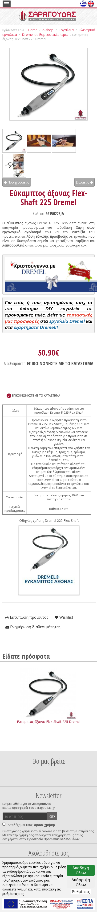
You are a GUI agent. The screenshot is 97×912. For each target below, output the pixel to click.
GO (52, 816)
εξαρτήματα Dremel (34, 327)
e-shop (48, 29)
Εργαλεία (66, 29)
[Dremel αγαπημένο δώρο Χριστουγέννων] (48, 274)
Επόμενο (83, 182)
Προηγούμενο (18, 182)
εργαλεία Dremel (67, 321)
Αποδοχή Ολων (81, 870)
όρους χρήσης (44, 824)
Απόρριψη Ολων (81, 882)
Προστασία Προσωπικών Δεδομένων (53, 839)
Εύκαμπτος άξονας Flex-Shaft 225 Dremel (48, 721)
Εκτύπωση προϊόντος (28, 617)
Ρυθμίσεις (81, 891)
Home (32, 29)
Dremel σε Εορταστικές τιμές (45, 34)
